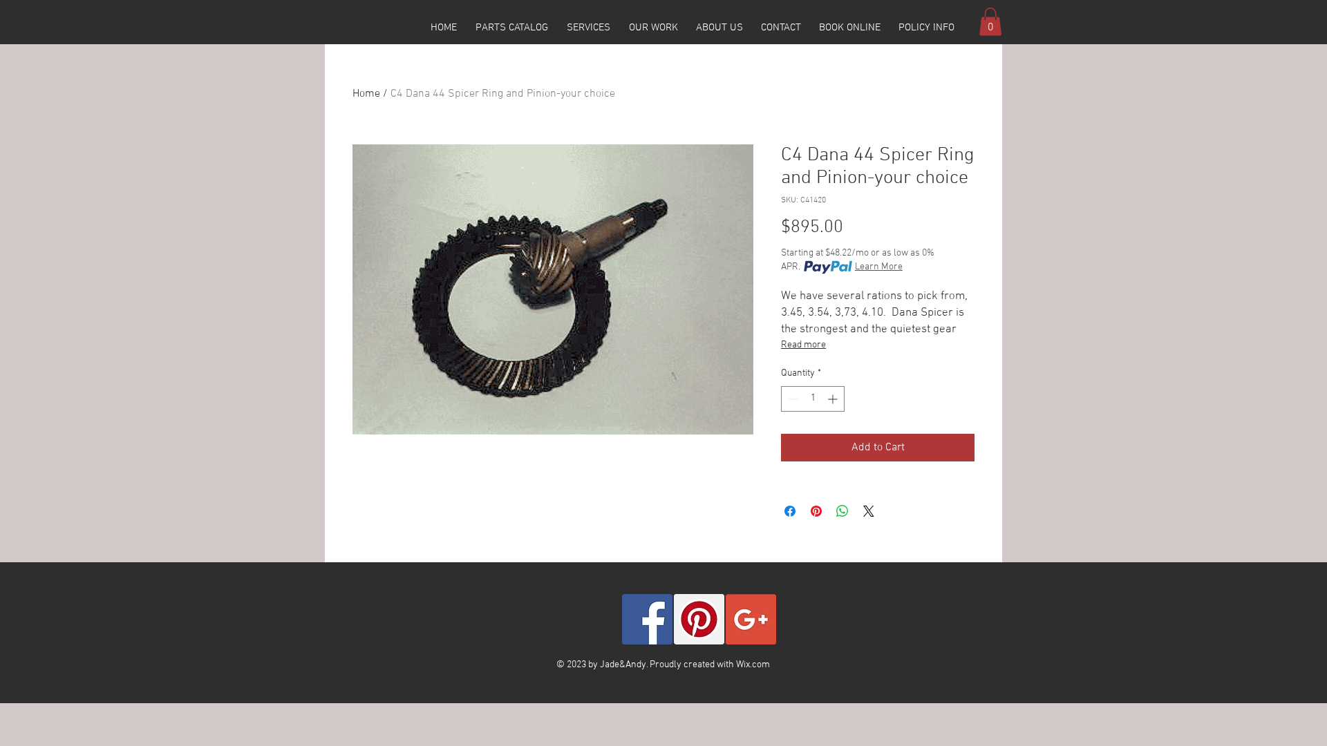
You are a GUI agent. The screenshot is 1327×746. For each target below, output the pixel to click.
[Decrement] (791, 399)
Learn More (879, 267)
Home (366, 94)
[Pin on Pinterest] (816, 511)
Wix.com (753, 665)
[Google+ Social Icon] (751, 619)
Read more (803, 345)
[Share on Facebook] (790, 511)
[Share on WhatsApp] (842, 511)
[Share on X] (868, 511)
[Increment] (834, 399)
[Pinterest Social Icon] (699, 619)
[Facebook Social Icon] (647, 619)
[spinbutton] (812, 399)
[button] (511, 27)
